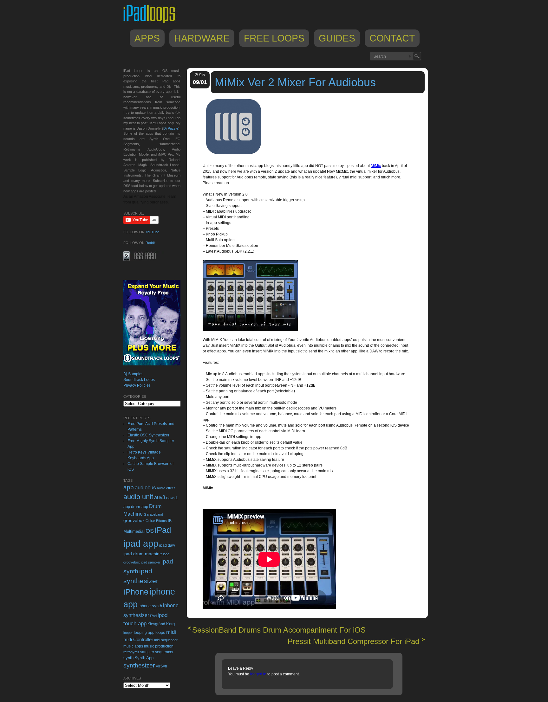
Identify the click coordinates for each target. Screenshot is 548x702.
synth (128, 657)
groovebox (134, 520)
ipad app (140, 543)
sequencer (164, 652)
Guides (337, 38)
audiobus (145, 488)
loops (160, 632)
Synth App (143, 657)
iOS (149, 531)
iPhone (135, 591)
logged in (258, 674)
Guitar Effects (156, 521)
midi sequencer (166, 640)
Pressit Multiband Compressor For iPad (353, 641)
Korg (170, 623)
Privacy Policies (137, 385)
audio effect (166, 488)
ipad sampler (150, 562)
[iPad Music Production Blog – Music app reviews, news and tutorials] (152, 23)
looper (128, 632)
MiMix (376, 166)
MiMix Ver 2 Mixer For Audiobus (295, 82)
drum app (139, 507)
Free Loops (274, 38)
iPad (163, 530)
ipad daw (167, 545)
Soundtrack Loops (139, 379)
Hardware (202, 38)
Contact (392, 38)
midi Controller (138, 639)
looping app (144, 632)
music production (158, 646)
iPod (153, 616)
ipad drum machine (142, 553)
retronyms (131, 652)
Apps (147, 38)
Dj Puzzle (170, 128)
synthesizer (139, 665)
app (128, 487)
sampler (147, 652)
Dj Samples (133, 374)
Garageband (153, 514)
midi (171, 632)
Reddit (150, 243)
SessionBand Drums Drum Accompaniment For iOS (279, 630)
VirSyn (161, 666)
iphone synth (150, 605)
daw (169, 497)
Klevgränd (156, 624)
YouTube (152, 232)
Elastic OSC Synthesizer (148, 435)
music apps (133, 646)
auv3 (159, 497)
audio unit (138, 497)
